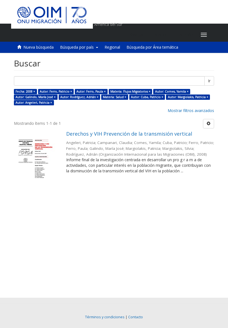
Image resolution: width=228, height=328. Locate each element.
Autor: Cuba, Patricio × (147, 97)
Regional (112, 47)
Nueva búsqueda (38, 47)
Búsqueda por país (78, 47)
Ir (209, 80)
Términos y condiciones (105, 317)
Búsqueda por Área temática (152, 47)
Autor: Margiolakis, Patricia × (188, 97)
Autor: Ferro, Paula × (91, 91)
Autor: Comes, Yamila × (172, 91)
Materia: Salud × (114, 97)
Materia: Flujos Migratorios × (130, 91)
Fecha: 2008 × (25, 91)
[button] (161, 35)
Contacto (135, 317)
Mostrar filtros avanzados (191, 110)
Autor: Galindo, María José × (36, 97)
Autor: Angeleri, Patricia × (34, 103)
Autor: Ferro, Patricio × (56, 91)
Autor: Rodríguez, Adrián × (79, 97)
